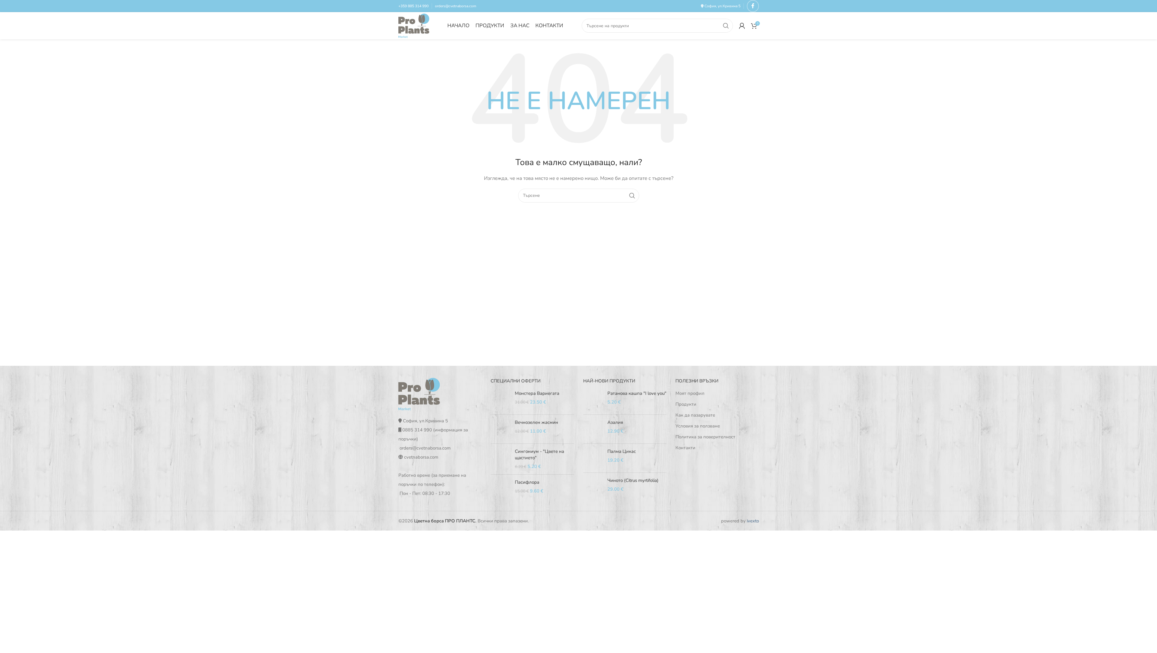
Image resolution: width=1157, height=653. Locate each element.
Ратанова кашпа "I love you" (636, 393)
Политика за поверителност (705, 437)
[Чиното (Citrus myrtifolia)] (593, 487)
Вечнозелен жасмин (536, 422)
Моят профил (689, 393)
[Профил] (742, 26)
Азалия (615, 422)
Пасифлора (527, 482)
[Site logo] (414, 25)
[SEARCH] (726, 26)
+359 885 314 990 (413, 6)
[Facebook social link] (753, 6)
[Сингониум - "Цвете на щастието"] (500, 459)
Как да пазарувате (695, 415)
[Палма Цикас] (593, 458)
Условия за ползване (697, 426)
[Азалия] (593, 429)
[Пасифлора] (500, 489)
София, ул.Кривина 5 (722, 6)
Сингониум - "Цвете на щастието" (539, 454)
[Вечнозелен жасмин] (500, 429)
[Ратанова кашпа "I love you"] (593, 400)
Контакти (685, 448)
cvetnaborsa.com (421, 457)
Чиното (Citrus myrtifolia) (633, 480)
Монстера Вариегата (537, 393)
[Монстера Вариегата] (500, 400)
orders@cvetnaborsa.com (455, 6)
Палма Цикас (621, 451)
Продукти (685, 404)
